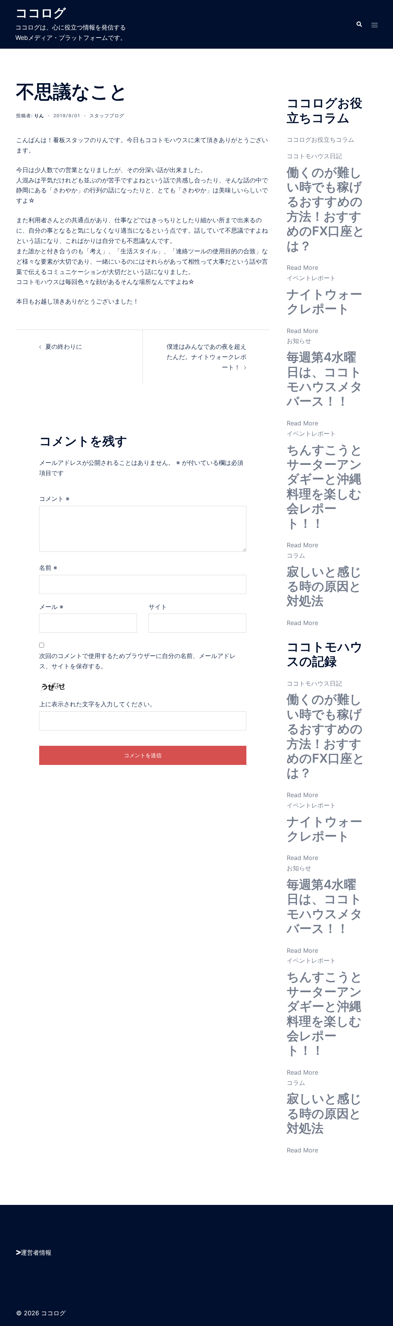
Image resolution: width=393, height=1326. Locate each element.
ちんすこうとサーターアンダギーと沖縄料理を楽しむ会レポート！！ (325, 486)
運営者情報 (36, 1252)
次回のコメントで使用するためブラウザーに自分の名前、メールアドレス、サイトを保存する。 (137, 661)
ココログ (40, 12)
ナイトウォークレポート (324, 301)
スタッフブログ (106, 115)
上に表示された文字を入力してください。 (97, 704)
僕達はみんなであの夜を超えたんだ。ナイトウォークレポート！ (206, 357)
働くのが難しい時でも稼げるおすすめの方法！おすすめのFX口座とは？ (326, 209)
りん (39, 115)
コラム (296, 555)
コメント (54, 498)
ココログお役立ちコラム (320, 139)
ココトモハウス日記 (314, 156)
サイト (158, 606)
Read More (302, 267)
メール (51, 606)
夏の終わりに (63, 346)
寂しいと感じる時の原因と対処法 (324, 586)
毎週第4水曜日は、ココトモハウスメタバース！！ (325, 379)
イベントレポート (311, 278)
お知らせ (299, 341)
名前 (48, 567)
